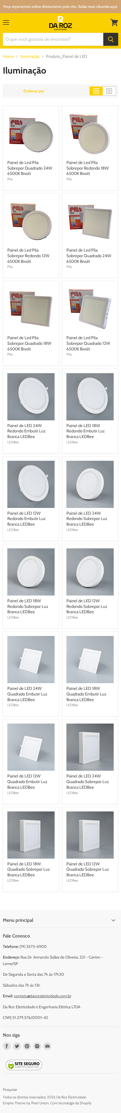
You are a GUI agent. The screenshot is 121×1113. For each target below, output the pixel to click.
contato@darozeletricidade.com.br (42, 995)
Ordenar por (33, 91)
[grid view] (96, 90)
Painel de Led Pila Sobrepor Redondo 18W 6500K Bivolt (87, 168)
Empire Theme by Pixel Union (26, 1103)
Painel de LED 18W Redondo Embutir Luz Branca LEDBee (85, 431)
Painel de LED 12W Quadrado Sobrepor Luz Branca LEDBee (87, 869)
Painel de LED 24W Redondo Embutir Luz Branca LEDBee (26, 431)
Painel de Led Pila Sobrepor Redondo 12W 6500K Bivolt (28, 256)
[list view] (109, 90)
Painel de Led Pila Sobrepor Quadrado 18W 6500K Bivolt (29, 343)
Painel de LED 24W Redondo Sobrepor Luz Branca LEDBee (86, 519)
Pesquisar (10, 1089)
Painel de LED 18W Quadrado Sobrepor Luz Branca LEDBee (28, 869)
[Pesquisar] (110, 39)
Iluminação (30, 56)
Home (8, 56)
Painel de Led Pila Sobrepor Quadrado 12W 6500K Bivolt (88, 343)
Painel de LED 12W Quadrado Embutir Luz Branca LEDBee (27, 782)
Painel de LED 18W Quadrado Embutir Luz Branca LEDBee (86, 694)
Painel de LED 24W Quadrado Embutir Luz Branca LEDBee (27, 694)
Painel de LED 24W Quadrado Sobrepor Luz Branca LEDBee (87, 782)
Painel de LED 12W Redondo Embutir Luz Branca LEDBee (26, 519)
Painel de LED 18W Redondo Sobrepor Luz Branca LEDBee (27, 606)
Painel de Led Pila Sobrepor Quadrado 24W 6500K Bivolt (29, 168)
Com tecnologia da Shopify (71, 1103)
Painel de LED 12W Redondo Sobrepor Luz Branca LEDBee (86, 606)
